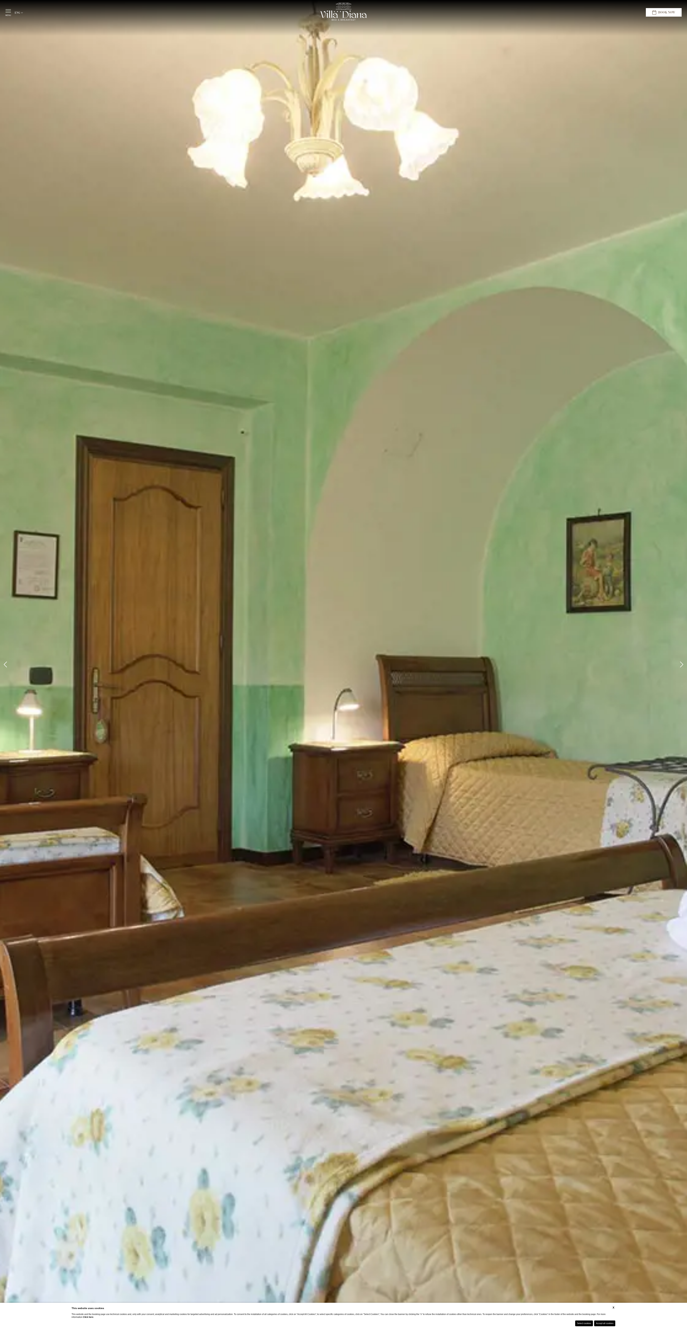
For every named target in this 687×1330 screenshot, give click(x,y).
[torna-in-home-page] (343, 12)
